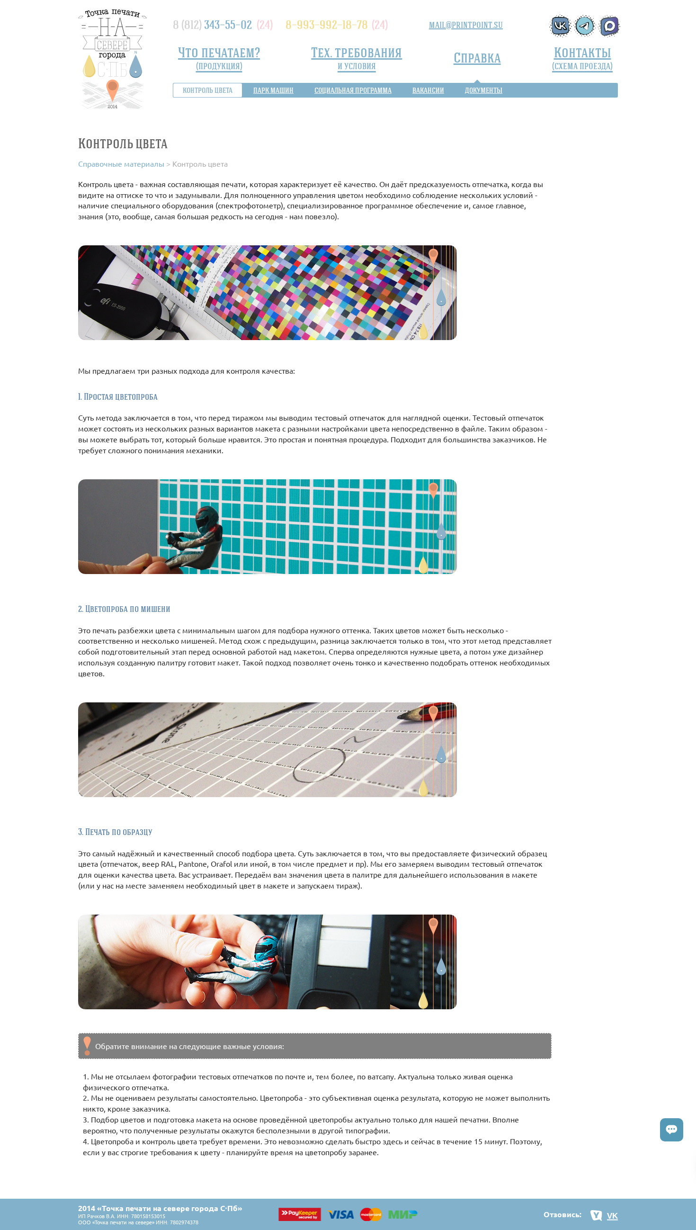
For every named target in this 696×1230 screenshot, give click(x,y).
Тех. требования (356, 57)
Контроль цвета (207, 90)
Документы (483, 90)
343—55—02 (212, 24)
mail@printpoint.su (466, 24)
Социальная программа (353, 90)
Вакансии (428, 90)
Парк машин (273, 90)
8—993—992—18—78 (327, 24)
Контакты (582, 57)
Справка (477, 57)
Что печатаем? (219, 57)
